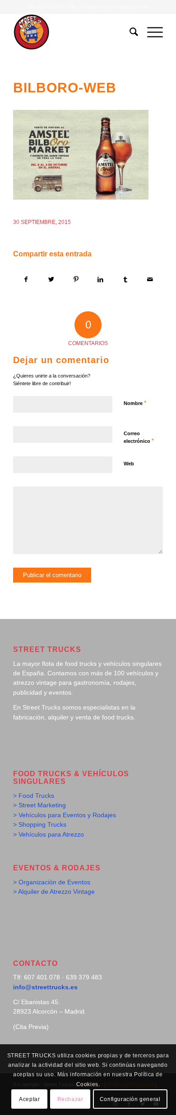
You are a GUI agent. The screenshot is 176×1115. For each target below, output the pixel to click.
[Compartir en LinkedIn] (100, 279)
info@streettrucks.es (124, 6)
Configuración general (130, 1099)
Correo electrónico (139, 437)
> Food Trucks (33, 795)
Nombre (135, 403)
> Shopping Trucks (39, 824)
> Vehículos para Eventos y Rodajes (64, 815)
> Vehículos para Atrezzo (48, 834)
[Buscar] (129, 32)
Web (129, 463)
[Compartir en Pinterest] (76, 279)
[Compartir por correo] (150, 279)
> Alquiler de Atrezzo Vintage (54, 891)
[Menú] (150, 32)
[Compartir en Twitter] (51, 279)
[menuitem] (129, 32)
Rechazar (70, 1099)
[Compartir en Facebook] (26, 279)
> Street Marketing (39, 805)
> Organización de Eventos (51, 882)
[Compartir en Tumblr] (125, 279)
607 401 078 (50, 6)
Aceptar (29, 1099)
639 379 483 (81, 6)
